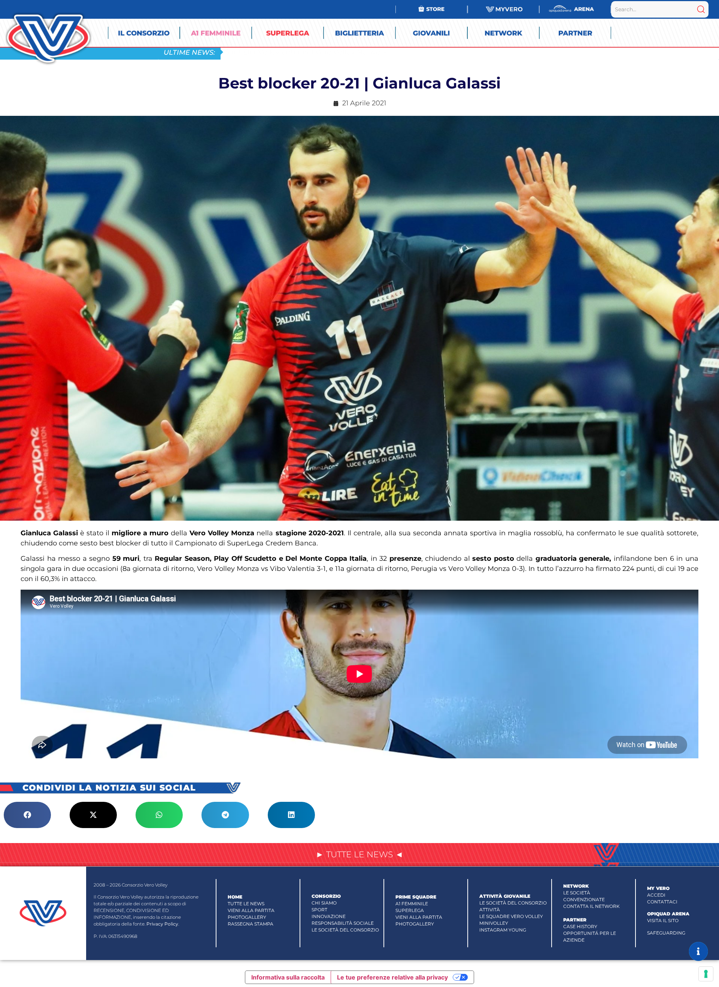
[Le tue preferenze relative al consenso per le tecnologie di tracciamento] (706, 974)
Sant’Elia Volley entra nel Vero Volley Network (306, 52)
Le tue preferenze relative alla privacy (392, 977)
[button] (27, 815)
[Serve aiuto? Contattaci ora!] (698, 951)
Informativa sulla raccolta (288, 977)
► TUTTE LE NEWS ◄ (359, 854)
